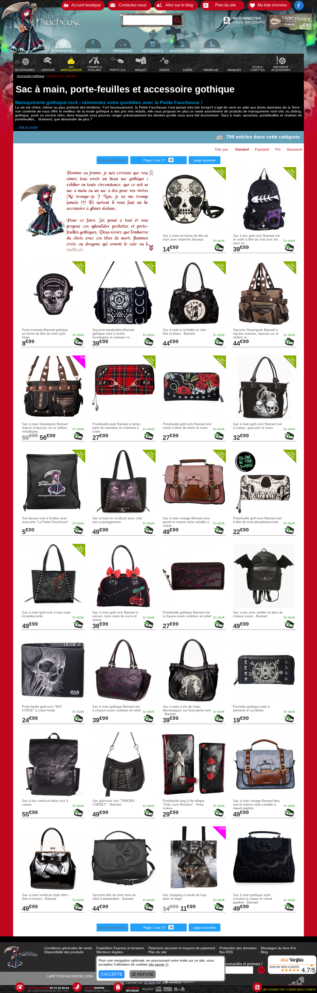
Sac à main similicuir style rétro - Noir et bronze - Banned (45, 897)
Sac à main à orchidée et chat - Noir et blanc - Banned (185, 331)
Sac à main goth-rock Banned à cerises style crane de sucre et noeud (115, 616)
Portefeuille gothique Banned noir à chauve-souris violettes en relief (187, 614)
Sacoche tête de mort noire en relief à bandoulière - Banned (114, 897)
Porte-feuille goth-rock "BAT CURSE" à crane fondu (42, 708)
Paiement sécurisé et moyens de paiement (181, 948)
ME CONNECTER (247, 18)
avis (149, 982)
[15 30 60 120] (169, 160)
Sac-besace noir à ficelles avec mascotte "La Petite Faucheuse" (45, 520)
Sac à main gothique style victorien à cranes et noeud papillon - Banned (252, 898)
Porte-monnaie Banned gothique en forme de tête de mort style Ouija (45, 333)
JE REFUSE (143, 974)
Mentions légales (109, 952)
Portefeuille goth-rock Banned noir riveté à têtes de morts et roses (187, 426)
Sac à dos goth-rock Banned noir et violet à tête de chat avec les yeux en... (256, 239)
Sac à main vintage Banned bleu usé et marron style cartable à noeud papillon (256, 804)
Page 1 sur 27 (154, 160)
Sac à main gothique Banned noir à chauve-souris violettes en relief (116, 708)
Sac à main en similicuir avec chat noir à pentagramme (117, 520)
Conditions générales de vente (68, 948)
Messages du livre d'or (278, 948)
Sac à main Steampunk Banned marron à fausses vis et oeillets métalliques (45, 427)
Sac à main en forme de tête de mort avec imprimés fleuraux (185, 237)
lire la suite (28, 127)
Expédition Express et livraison (120, 948)
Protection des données (238, 948)
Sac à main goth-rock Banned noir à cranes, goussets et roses (257, 426)
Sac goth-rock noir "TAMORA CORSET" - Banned (113, 802)
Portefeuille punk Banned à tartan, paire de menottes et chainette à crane (116, 427)
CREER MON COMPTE (248, 22)
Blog (264, 952)
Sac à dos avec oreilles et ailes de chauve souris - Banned (258, 614)
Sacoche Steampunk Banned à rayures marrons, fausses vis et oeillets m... (256, 333)
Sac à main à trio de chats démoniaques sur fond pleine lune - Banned (187, 710)
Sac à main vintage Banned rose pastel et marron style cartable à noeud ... (186, 522)
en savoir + (158, 964)
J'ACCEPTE (112, 974)
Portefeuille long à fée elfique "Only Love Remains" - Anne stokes (183, 804)
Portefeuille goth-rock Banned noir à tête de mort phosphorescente (257, 520)
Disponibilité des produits (63, 952)
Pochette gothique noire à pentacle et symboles (251, 708)
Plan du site (157, 952)
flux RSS (226, 952)
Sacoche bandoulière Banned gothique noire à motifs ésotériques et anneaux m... (113, 333)
